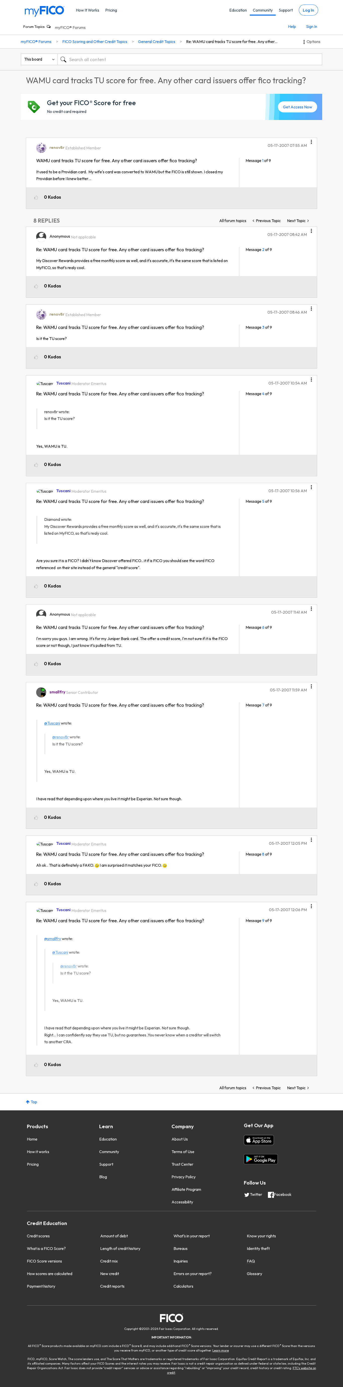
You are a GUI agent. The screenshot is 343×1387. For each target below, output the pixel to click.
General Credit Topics (156, 41)
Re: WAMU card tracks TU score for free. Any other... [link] (231, 41)
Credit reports (112, 1286)
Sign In (311, 26)
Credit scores (38, 1235)
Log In (308, 10)
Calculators (183, 1286)
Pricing (111, 10)
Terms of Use (183, 1151)
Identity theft (258, 1248)
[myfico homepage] (45, 11)
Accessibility (182, 1201)
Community (263, 10)
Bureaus (181, 1248)
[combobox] (190, 59)
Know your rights (261, 1235)
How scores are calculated (49, 1273)
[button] (311, 140)
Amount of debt (114, 1235)
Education (238, 10)
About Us (180, 1139)
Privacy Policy (184, 1176)
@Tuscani (52, 723)
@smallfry (52, 938)
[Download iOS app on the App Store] (259, 1140)
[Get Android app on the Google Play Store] (261, 1159)
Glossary (254, 1273)
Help (292, 26)
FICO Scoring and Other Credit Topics (94, 41)
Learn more (220, 1350)
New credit (109, 1273)
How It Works (87, 10)
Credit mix (109, 1261)
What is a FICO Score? (46, 1248)
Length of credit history (120, 1248)
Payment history (41, 1286)
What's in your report (192, 1235)
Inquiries (181, 1261)
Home (32, 1139)
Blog (103, 1176)
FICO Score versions (44, 1261)
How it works (38, 1151)
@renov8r (60, 736)
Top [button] (34, 1101)
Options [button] (313, 41)
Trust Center (182, 1164)
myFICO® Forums (70, 27)
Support (286, 10)
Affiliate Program (186, 1189)
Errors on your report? (193, 1273)
